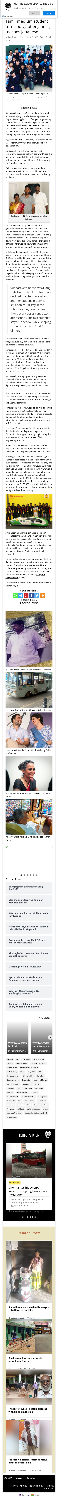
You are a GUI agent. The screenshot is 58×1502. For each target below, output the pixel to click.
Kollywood (10, 1088)
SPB (19, 1101)
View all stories (45, 1017)
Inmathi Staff (16, 1369)
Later (34, 13)
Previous (9, 858)
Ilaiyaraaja (26, 1080)
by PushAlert (8, 16)
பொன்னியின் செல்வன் (14, 1113)
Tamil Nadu (42, 1101)
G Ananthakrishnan (21, 1211)
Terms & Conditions (48, 1487)
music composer (23, 1092)
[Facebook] (31, 595)
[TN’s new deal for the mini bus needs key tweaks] (29, 690)
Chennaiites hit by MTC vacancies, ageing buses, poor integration (28, 1191)
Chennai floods (21, 1063)
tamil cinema (29, 1101)
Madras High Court (25, 1088)
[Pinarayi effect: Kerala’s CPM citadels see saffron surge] (29, 817)
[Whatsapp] (15, 595)
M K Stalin (39, 1088)
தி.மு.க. (45, 1109)
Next (49, 858)
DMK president (28, 1076)
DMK (40, 1072)
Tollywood (10, 1109)
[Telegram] (20, 595)
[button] (23, 1217)
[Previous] (8, 1037)
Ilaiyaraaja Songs (13, 1084)
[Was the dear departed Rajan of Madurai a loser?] (29, 639)
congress (31, 1072)
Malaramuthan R (17, 1318)
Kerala (37, 1084)
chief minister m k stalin (29, 1067)
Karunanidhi (27, 1084)
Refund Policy (36, 1485)
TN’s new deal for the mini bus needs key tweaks (28, 710)
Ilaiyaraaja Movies (40, 1080)
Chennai (10, 1063)
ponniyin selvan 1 (28, 1096)
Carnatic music (38, 1059)
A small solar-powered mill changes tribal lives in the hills (29, 1280)
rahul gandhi (42, 1096)
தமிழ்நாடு (21, 1109)
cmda (22, 1072)
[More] (42, 595)
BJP (17, 1059)
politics (35, 1092)
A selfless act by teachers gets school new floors (29, 1345)
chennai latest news (38, 1063)
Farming (40, 1076)
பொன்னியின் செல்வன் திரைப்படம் (36, 1113)
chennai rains (12, 1067)
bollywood (26, 1059)
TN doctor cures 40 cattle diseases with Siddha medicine (29, 1395)
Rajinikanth (11, 1101)
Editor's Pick (14, 1182)
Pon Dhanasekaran (16, 37)
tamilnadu (10, 1105)
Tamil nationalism (40, 1105)
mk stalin (10, 1092)
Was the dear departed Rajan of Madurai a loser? (28, 669)
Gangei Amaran (12, 1080)
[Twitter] (36, 595)
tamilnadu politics (24, 1105)
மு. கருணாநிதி (12, 1117)
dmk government (13, 1076)
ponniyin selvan (12, 1096)
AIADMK (10, 1059)
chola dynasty (12, 1072)
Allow (49, 13)
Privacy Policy (20, 1485)
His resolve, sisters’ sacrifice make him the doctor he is (29, 1446)
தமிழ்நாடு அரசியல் (33, 1109)
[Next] (50, 1037)
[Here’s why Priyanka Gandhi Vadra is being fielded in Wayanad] (29, 730)
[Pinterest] (26, 595)
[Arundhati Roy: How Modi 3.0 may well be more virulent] (29, 774)
